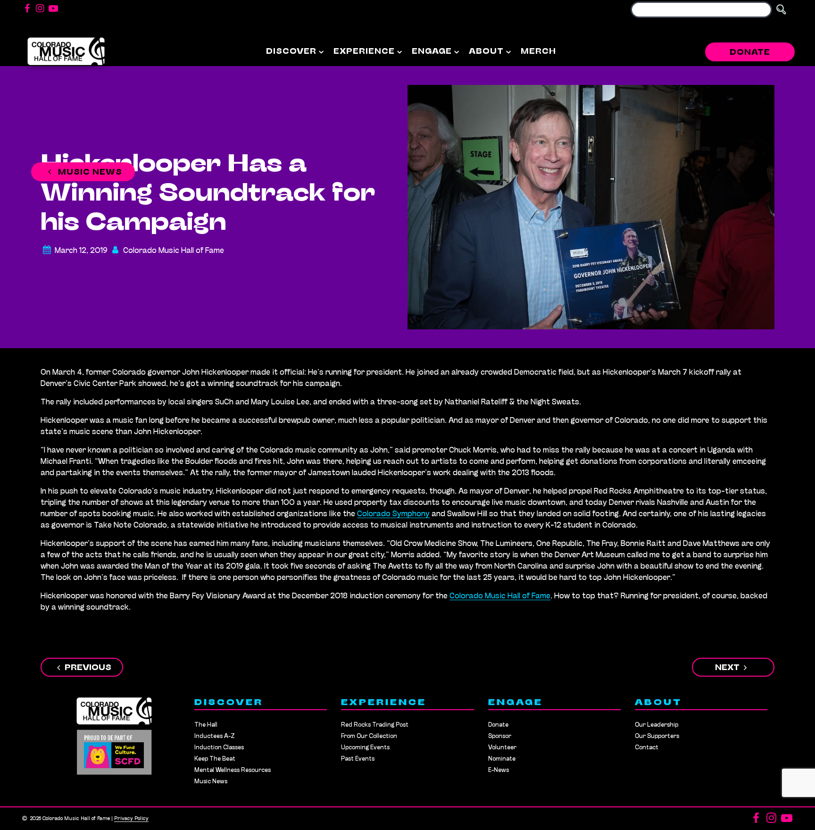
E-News (498, 770)
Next (727, 668)
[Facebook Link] (26, 9)
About (486, 52)
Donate (750, 53)
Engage (432, 52)
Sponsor (499, 736)
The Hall (205, 725)
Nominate (502, 759)
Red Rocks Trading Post (374, 725)
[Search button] (781, 9)
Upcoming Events (365, 747)
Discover (291, 52)
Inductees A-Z (214, 736)
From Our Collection (369, 736)
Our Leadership (656, 725)
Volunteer (502, 747)
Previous (88, 668)
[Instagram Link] (40, 9)
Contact (646, 747)
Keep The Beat (214, 759)
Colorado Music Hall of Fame (499, 596)
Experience (364, 52)
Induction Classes (219, 747)
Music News (89, 172)
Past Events (357, 759)
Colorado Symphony (393, 514)
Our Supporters (657, 736)
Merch (538, 52)
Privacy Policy (131, 819)
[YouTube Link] (53, 9)
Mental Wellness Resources (232, 770)
